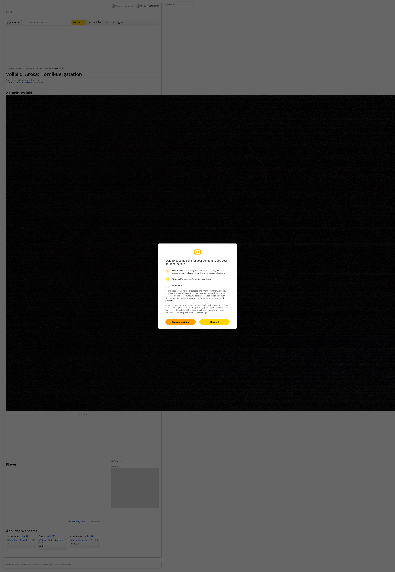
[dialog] (197, 286)
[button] (197, 286)
